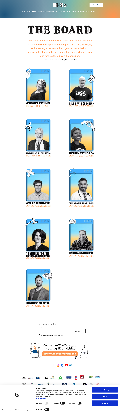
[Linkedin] (70, 365)
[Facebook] (62, 365)
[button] (31, 11)
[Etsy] (53, 365)
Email (41, 327)
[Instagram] (58, 365)
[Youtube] (66, 365)
